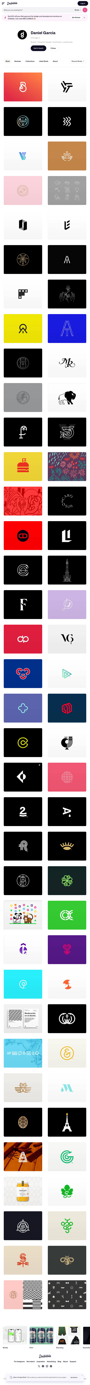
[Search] (85, 10)
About (65, 1361)
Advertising (51, 1361)
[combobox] (37, 10)
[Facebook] (43, 1366)
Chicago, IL (35, 38)
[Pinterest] (51, 1366)
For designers (19, 1361)
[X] (39, 1366)
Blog (59, 1361)
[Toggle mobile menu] (3, 3)
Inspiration (41, 1361)
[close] (84, 17)
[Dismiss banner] (82, 1375)
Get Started (76, 17)
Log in (83, 3)
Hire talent (30, 1361)
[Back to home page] (12, 3)
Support (73, 1361)
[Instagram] (47, 1366)
